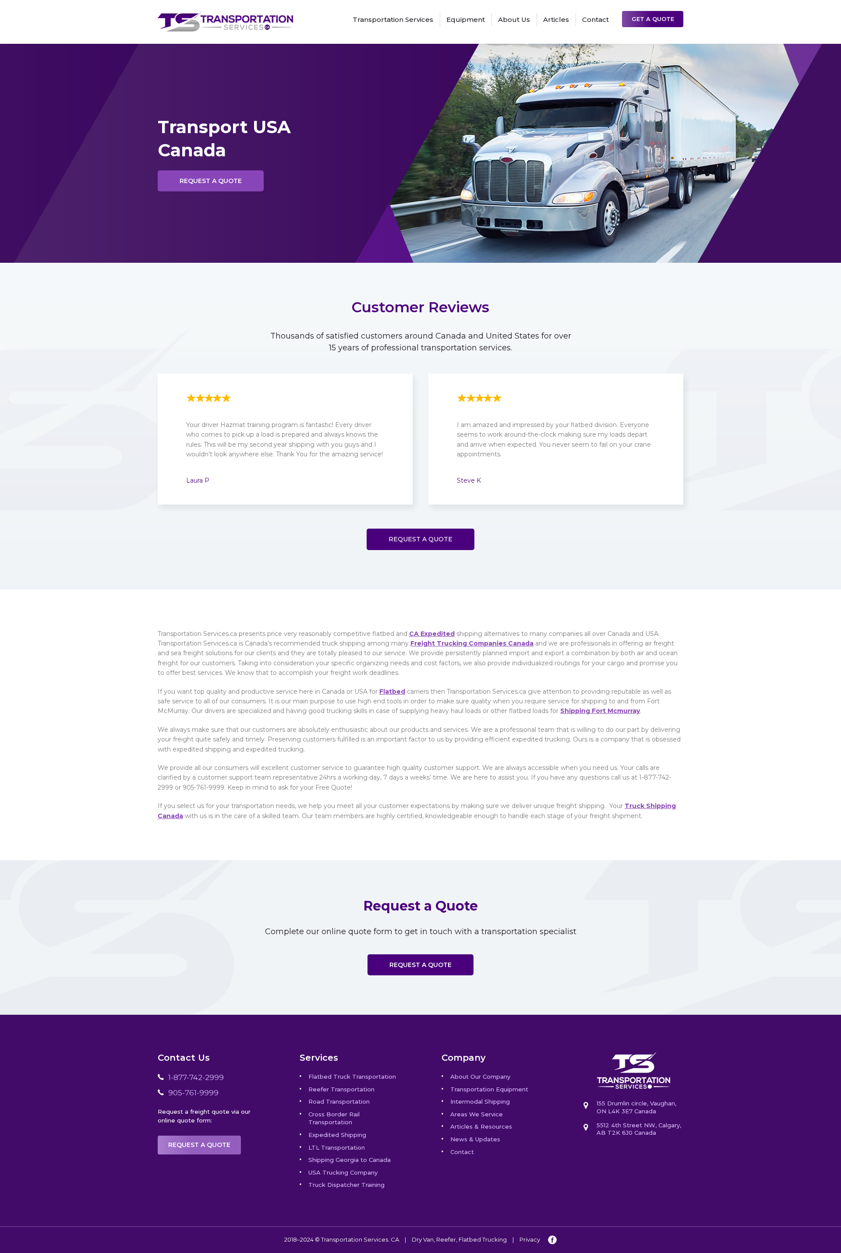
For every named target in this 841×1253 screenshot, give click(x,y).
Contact (595, 19)
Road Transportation (339, 1101)
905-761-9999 (193, 1092)
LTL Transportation (336, 1147)
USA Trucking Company (343, 1172)
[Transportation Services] (225, 16)
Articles (556, 19)
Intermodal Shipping (480, 1101)
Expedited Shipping (337, 1134)
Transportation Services (393, 19)
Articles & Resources (481, 1126)
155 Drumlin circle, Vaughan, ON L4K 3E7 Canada (636, 1107)
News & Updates (475, 1139)
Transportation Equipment (489, 1089)
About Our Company (480, 1076)
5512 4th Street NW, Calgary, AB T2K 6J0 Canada (639, 1129)
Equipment (465, 19)
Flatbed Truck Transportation (352, 1076)
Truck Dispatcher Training (346, 1184)
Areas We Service (476, 1114)
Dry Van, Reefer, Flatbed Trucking (459, 1239)
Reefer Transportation (341, 1089)
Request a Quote (211, 181)
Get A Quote (653, 18)
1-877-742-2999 (196, 1077)
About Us (514, 19)
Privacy (529, 1239)
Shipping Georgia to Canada (349, 1159)
